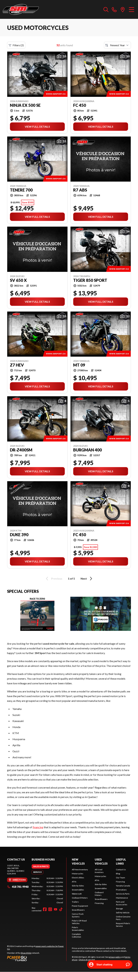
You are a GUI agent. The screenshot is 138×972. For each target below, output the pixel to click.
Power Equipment (80, 906)
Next (84, 578)
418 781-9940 (20, 886)
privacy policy (115, 957)
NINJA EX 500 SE (25, 105)
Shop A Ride (26, 953)
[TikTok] (61, 909)
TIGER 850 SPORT (90, 280)
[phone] (114, 9)
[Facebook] (45, 909)
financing (38, 827)
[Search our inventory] (106, 9)
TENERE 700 (21, 190)
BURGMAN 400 (87, 450)
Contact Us (121, 869)
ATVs (74, 881)
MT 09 (79, 365)
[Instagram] (50, 909)
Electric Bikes (78, 877)
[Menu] (131, 9)
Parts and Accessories (121, 903)
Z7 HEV (17, 365)
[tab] (41, 866)
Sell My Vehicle (122, 912)
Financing (99, 903)
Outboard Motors (80, 898)
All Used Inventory (99, 870)
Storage (119, 908)
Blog (118, 873)
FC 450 (79, 105)
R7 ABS (80, 190)
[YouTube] (56, 909)
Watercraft (77, 893)
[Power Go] (36, 958)
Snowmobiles (78, 889)
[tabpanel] (47, 890)
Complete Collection (76, 935)
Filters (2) (18, 45)
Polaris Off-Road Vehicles (79, 922)
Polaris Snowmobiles (78, 928)
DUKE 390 (19, 534)
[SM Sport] (21, 9)
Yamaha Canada (123, 885)
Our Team (120, 877)
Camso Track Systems (77, 915)
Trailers (75, 902)
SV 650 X (18, 280)
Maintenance (122, 898)
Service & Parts (123, 893)
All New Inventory (80, 869)
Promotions (121, 889)
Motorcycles (77, 873)
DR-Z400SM (21, 450)
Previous (56, 578)
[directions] (122, 9)
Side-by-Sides (78, 885)
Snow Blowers (78, 910)
